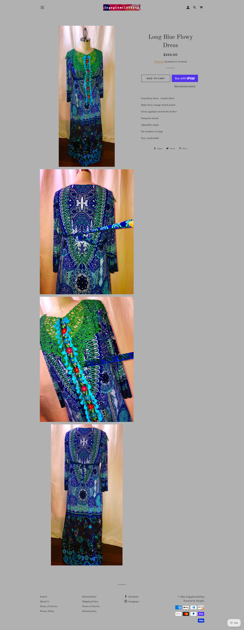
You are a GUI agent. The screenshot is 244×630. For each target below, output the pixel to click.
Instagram (133, 601)
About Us (44, 601)
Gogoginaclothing (195, 596)
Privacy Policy (47, 611)
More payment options (185, 86)
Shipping (158, 61)
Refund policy (89, 611)
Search (43, 596)
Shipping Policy (90, 601)
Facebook (133, 596)
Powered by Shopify (194, 600)
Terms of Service (48, 606)
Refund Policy (89, 596)
